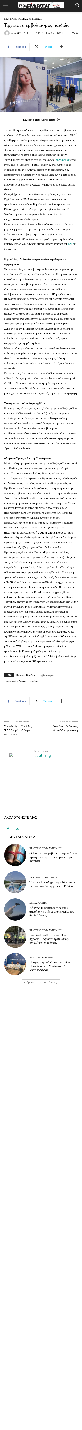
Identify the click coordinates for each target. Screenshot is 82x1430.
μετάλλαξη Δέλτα (16, 680)
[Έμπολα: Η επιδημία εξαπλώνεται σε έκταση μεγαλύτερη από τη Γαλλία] (15, 882)
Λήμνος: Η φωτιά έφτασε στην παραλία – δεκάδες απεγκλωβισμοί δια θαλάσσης (51, 911)
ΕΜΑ (71, 243)
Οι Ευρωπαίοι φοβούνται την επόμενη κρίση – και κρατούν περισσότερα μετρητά (53, 857)
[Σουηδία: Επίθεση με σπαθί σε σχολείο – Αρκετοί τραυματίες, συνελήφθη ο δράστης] (15, 937)
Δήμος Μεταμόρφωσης (43, 957)
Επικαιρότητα (38, 903)
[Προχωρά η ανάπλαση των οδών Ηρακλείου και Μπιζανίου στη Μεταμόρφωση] (15, 964)
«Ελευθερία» (62, 159)
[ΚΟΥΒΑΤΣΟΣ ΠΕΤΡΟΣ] (7, 33)
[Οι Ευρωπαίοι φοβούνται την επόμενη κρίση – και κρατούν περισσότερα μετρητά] (15, 855)
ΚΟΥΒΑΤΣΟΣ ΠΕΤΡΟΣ (29, 33)
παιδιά (34, 680)
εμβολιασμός (47, 674)
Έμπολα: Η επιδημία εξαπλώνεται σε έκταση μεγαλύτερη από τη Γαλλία (52, 884)
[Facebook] (8, 829)
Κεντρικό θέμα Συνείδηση (23, 18)
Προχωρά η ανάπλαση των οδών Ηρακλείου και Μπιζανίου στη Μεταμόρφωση (49, 966)
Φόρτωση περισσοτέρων (39, 982)
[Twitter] (17, 829)
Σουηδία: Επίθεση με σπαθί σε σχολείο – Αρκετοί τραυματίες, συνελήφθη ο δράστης (49, 939)
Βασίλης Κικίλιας (26, 674)
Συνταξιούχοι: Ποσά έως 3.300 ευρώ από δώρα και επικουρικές (19, 730)
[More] (61, 47)
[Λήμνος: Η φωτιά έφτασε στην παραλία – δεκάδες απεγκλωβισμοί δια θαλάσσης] (15, 909)
